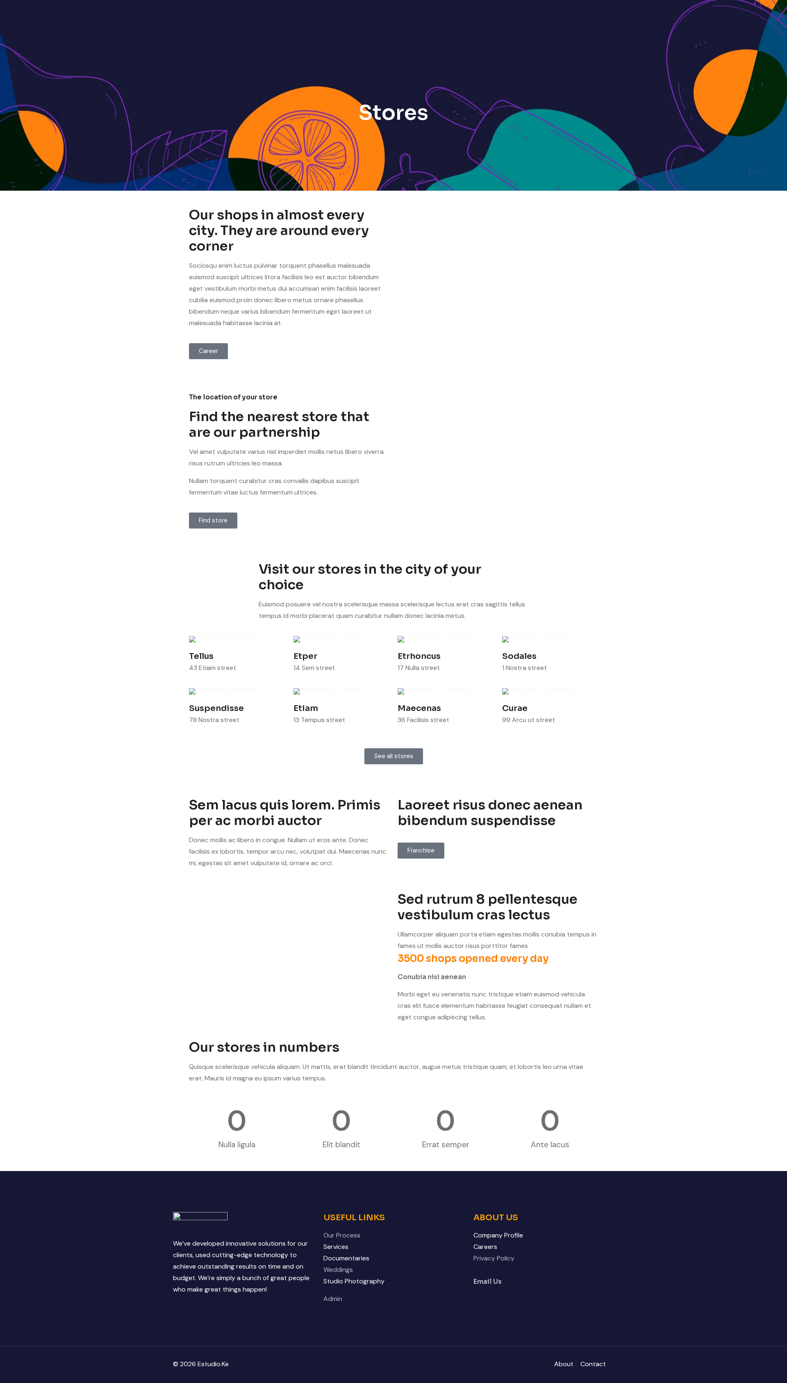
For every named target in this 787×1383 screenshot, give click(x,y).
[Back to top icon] (747, 1366)
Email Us (487, 1281)
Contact (593, 1364)
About (563, 1364)
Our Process (341, 1235)
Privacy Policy (493, 1258)
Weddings (338, 1269)
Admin (332, 1298)
